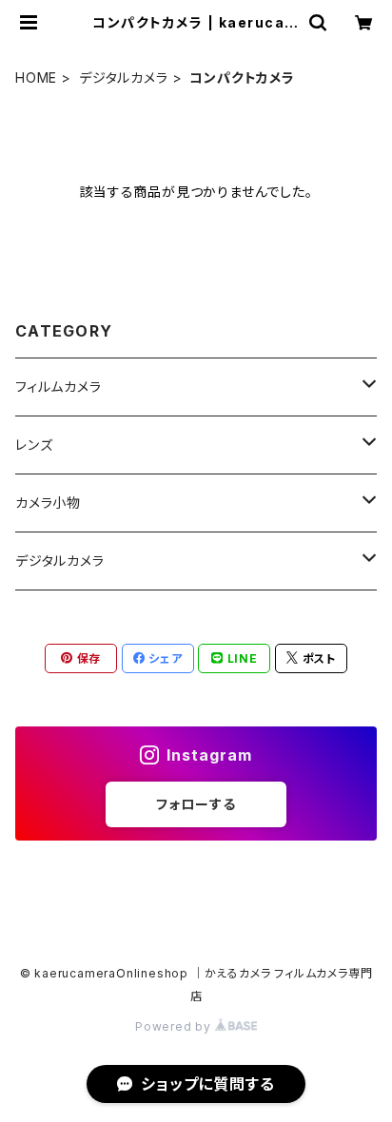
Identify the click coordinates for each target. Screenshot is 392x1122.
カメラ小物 (48, 502)
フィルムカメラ (58, 386)
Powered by (175, 1026)
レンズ (33, 444)
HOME (36, 77)
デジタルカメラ (123, 77)
